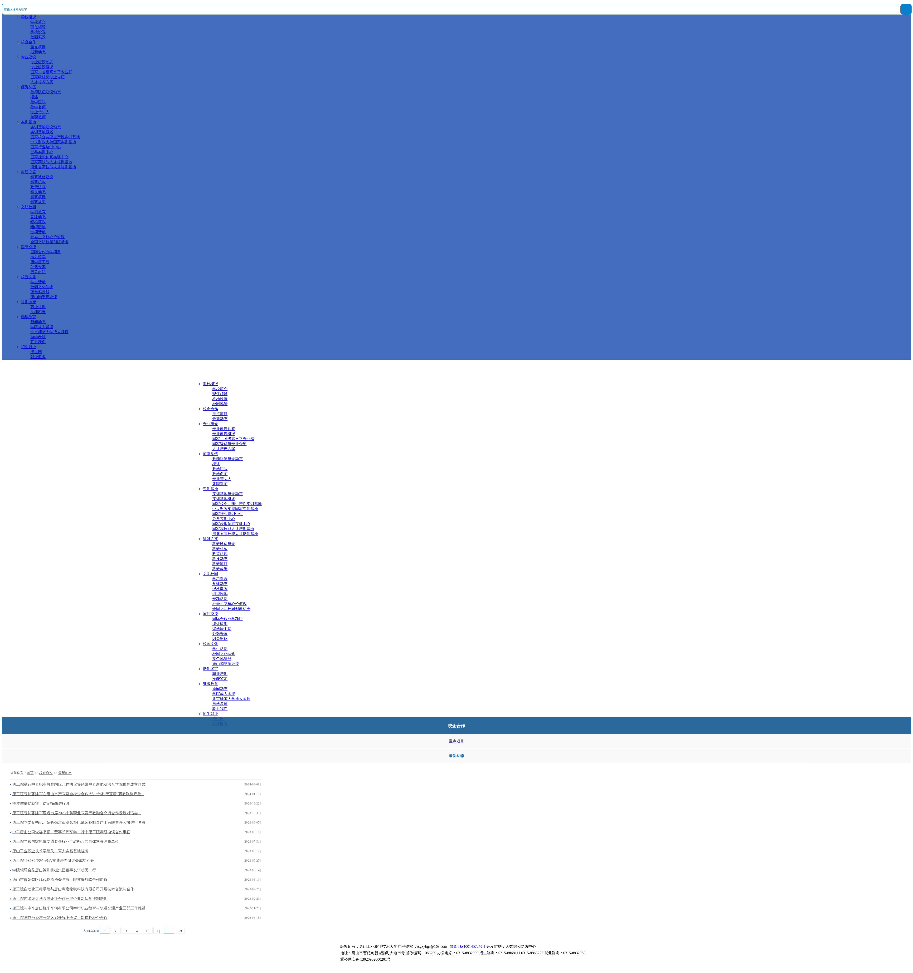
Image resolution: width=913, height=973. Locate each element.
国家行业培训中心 (45, 147)
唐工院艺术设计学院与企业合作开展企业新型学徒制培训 (59, 899)
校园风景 (38, 37)
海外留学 (38, 257)
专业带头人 (39, 112)
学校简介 (38, 22)
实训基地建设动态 (45, 127)
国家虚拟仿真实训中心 (49, 157)
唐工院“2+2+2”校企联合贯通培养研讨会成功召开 (53, 861)
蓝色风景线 (39, 292)
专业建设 (28, 57)
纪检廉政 (38, 222)
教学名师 (38, 107)
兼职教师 (38, 117)
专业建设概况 (41, 67)
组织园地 (38, 227)
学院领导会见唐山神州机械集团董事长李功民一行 (54, 870)
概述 (34, 97)
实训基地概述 (41, 132)
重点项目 (38, 47)
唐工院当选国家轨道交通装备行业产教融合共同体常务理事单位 (65, 841)
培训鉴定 (28, 302)
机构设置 (38, 32)
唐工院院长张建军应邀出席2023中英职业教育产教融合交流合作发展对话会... (76, 813)
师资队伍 (28, 87)
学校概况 (28, 17)
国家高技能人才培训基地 (51, 162)
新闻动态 (38, 322)
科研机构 (38, 182)
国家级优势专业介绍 (47, 77)
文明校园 (28, 207)
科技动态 (38, 192)
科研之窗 (28, 172)
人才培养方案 (41, 82)
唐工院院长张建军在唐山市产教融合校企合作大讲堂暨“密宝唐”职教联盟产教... (78, 794)
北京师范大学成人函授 (49, 332)
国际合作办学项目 (45, 252)
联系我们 (38, 342)
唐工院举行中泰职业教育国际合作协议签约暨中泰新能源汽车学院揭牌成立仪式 (79, 784)
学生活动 (38, 282)
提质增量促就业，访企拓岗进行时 (40, 803)
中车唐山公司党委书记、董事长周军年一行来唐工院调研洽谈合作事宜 (71, 832)
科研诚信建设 (41, 177)
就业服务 (38, 357)
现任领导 (38, 27)
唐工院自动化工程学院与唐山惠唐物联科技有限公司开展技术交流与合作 (73, 889)
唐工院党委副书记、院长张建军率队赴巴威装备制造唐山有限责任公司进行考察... (80, 822)
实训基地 (28, 122)
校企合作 (28, 42)
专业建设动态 (41, 62)
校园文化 (28, 277)
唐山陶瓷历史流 (43, 297)
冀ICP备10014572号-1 (468, 946)
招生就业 (28, 347)
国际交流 (28, 247)
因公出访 (38, 272)
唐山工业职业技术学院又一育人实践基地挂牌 (50, 851)
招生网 (36, 352)
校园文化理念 (41, 287)
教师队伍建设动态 (45, 92)
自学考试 (38, 337)
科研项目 (38, 197)
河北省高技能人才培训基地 (53, 167)
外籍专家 (38, 267)
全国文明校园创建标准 (49, 242)
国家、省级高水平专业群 (51, 72)
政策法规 (38, 187)
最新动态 (38, 52)
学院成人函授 (41, 327)
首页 (30, 773)
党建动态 (38, 217)
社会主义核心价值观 (47, 237)
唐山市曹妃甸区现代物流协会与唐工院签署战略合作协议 (59, 880)
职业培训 (38, 307)
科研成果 (38, 202)
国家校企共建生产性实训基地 (55, 137)
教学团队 (38, 102)
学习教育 (38, 212)
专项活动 (38, 232)
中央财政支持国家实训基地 (53, 142)
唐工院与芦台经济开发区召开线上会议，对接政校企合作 (59, 918)
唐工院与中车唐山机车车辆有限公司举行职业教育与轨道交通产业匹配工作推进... (80, 908)
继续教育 (28, 317)
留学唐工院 (39, 262)
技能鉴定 (38, 312)
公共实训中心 (41, 152)
